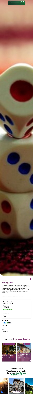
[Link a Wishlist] (22, 2)
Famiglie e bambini (5, 280)
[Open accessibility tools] (2, 392)
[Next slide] (32, 352)
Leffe (3, 327)
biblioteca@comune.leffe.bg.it (17, 296)
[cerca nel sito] (20, 2)
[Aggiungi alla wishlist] (30, 279)
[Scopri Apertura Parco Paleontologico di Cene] (14, 360)
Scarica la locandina (8, 309)
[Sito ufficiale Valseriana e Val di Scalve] (10, 2)
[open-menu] (23, 1)
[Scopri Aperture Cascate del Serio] (30, 360)
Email (5, 316)
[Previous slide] (1, 352)
